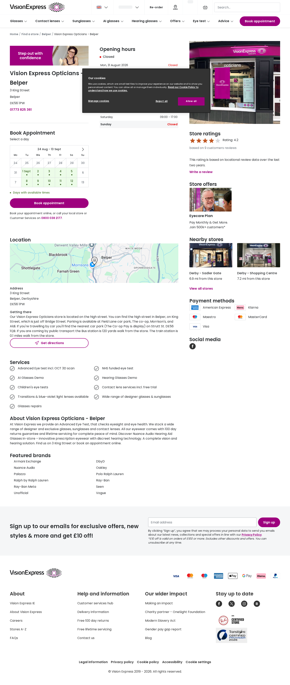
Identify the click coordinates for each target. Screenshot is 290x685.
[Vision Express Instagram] (244, 604)
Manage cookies (98, 101)
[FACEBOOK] (192, 346)
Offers (175, 21)
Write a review (201, 172)
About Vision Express (26, 612)
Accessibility (172, 662)
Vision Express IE (22, 603)
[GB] (103, 7)
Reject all (162, 101)
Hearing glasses (145, 21)
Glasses (16, 21)
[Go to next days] (82, 149)
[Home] (37, 7)
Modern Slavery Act (160, 620)
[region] (146, 90)
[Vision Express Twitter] (231, 604)
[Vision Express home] (39, 573)
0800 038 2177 (51, 218)
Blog (148, 638)
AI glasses (111, 21)
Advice (223, 21)
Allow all (191, 101)
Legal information (93, 662)
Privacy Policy (252, 535)
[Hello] (129, 7)
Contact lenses (47, 21)
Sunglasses (81, 21)
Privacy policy (122, 662)
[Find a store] (175, 7)
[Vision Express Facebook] (219, 604)
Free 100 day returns (93, 620)
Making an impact (159, 603)
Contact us (85, 638)
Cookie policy (148, 662)
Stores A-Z (18, 629)
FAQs (14, 638)
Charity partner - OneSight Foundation (175, 612)
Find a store (30, 34)
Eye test (199, 21)
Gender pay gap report (163, 629)
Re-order (156, 7)
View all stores (201, 288)
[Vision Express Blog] (257, 604)
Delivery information (93, 612)
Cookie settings (198, 662)
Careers (16, 620)
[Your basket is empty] (205, 7)
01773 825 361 (21, 109)
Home (14, 34)
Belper (46, 34)
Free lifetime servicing (94, 629)
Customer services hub (95, 603)
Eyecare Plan (201, 215)
